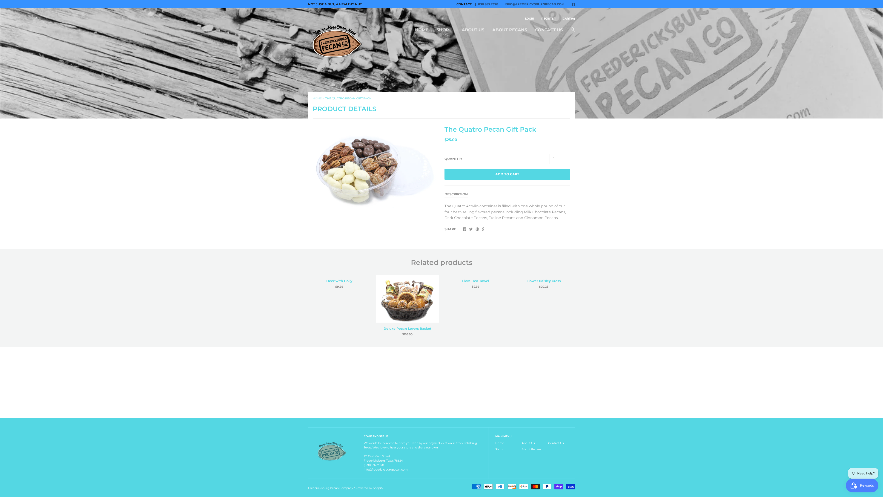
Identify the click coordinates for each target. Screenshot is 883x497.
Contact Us (549, 29)
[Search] (573, 32)
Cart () (569, 18)
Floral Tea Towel (475, 281)
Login (529, 18)
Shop (443, 29)
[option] (376, 166)
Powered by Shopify (369, 488)
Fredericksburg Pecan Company (331, 488)
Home (421, 29)
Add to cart (507, 174)
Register (548, 18)
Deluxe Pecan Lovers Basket (407, 329)
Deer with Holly (339, 281)
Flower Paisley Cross (544, 281)
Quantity (453, 159)
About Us (473, 29)
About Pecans (509, 29)
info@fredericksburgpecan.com (534, 4)
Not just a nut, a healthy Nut (335, 4)
